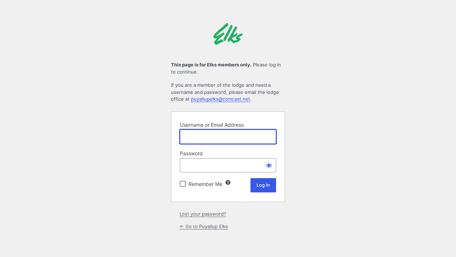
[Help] (228, 182)
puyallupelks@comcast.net (220, 99)
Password (191, 153)
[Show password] (269, 165)
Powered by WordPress (228, 38)
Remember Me (205, 184)
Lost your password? (203, 214)
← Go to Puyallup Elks (204, 226)
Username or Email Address (212, 125)
